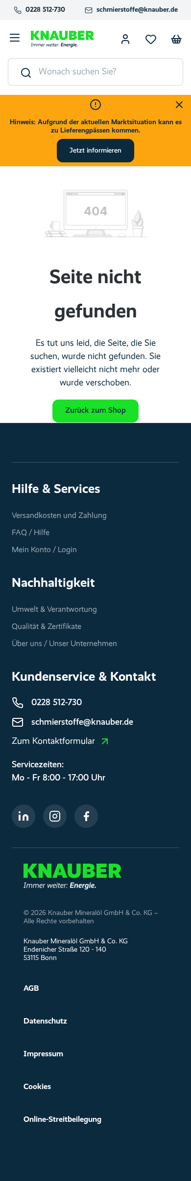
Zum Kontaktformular (53, 741)
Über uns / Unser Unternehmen (64, 644)
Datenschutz (45, 1021)
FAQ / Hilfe (30, 533)
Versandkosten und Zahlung (59, 516)
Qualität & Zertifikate (46, 627)
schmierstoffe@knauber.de (137, 9)
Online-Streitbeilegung (62, 1120)
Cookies (37, 1087)
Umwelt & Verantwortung (54, 610)
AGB (31, 989)
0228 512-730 (45, 9)
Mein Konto (125, 38)
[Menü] (15, 39)
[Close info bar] (179, 105)
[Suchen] (24, 72)
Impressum (43, 1054)
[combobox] (111, 72)
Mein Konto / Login (44, 550)
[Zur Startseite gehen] (62, 39)
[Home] (72, 876)
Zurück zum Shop (95, 411)
